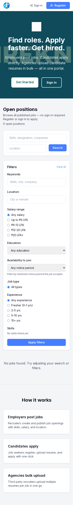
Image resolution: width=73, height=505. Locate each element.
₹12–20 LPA (18, 230)
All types (16, 287)
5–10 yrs (16, 315)
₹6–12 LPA (17, 225)
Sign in (38, 5)
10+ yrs (15, 320)
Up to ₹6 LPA (19, 219)
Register (60, 5)
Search (58, 147)
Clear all (61, 166)
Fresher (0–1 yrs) (22, 305)
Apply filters (36, 342)
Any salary (18, 214)
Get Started (25, 82)
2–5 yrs (15, 310)
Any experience (21, 300)
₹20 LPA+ (17, 235)
